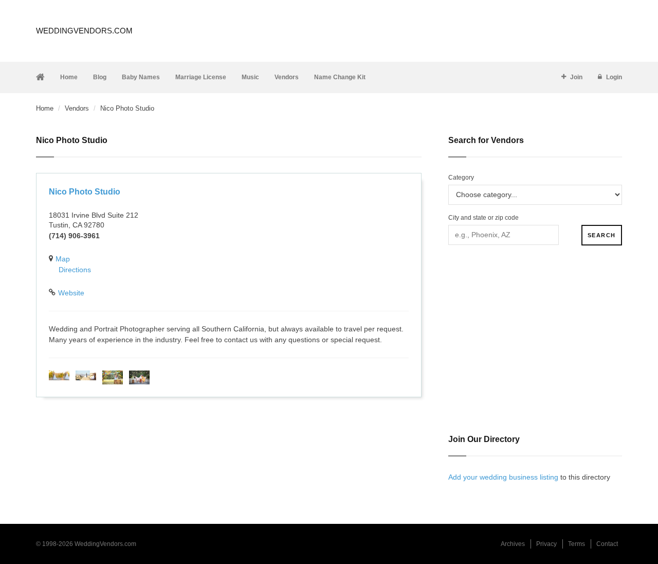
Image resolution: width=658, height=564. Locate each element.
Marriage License (200, 77)
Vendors (287, 77)
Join (576, 77)
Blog (99, 77)
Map (63, 259)
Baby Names (141, 77)
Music (250, 77)
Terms (576, 544)
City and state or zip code (483, 217)
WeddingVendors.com (84, 30)
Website (71, 293)
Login (614, 77)
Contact (607, 544)
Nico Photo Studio (84, 191)
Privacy (546, 544)
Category (461, 177)
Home (69, 77)
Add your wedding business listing (503, 477)
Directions (75, 270)
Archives (513, 544)
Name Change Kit (339, 77)
